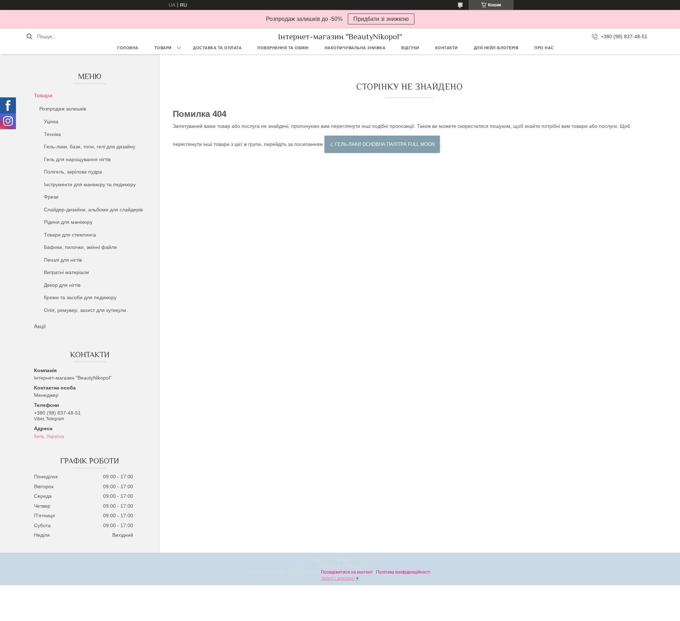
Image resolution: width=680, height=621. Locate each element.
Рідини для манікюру (68, 222)
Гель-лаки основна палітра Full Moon (385, 144)
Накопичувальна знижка (355, 48)
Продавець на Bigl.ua (340, 565)
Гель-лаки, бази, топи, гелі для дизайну (89, 146)
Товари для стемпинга (70, 235)
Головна (127, 48)
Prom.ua (374, 559)
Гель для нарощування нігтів (77, 159)
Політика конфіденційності (403, 572)
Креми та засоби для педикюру (80, 297)
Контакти (446, 48)
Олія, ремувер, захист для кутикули (85, 310)
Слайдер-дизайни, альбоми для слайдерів (93, 209)
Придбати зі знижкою (381, 19)
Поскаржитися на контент (347, 572)
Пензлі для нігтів (63, 260)
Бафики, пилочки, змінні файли (80, 247)
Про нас (544, 48)
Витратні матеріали (66, 272)
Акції (40, 326)
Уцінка (51, 121)
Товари (163, 48)
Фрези (51, 197)
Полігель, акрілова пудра (73, 172)
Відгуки (410, 48)
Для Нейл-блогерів (496, 48)
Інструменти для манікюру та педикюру (90, 184)
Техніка (52, 134)
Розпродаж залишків (62, 109)
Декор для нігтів (62, 285)
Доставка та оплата (217, 48)
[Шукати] (29, 36)
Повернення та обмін (283, 48)
